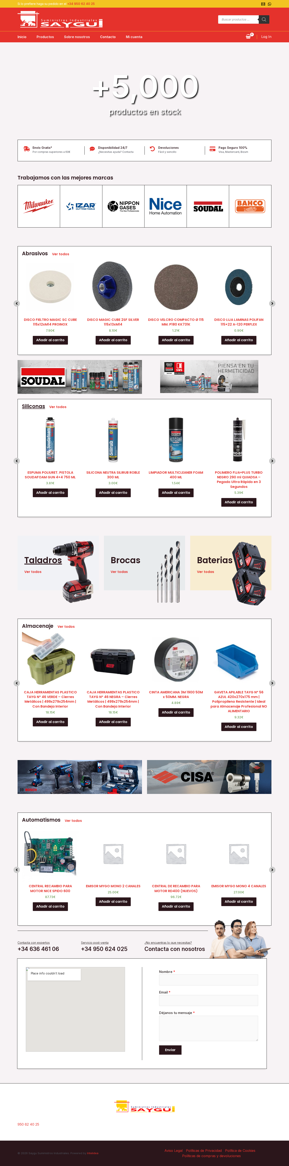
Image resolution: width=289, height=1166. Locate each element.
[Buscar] (264, 19)
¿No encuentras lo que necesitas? (168, 942)
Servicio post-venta (95, 942)
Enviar (170, 1049)
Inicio (22, 37)
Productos (45, 37)
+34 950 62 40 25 (81, 4)
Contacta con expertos (34, 942)
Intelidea (92, 1153)
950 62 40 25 (28, 1124)
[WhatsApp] (269, 4)
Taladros (43, 560)
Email (165, 992)
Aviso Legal (173, 1150)
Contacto (108, 37)
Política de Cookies (240, 1150)
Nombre (167, 972)
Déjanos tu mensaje (177, 1013)
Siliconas (33, 406)
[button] (17, 303)
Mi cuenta (134, 37)
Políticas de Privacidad (204, 1150)
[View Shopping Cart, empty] (248, 37)
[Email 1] (263, 4)
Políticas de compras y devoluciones (211, 1156)
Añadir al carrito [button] (50, 340)
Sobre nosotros (77, 37)
